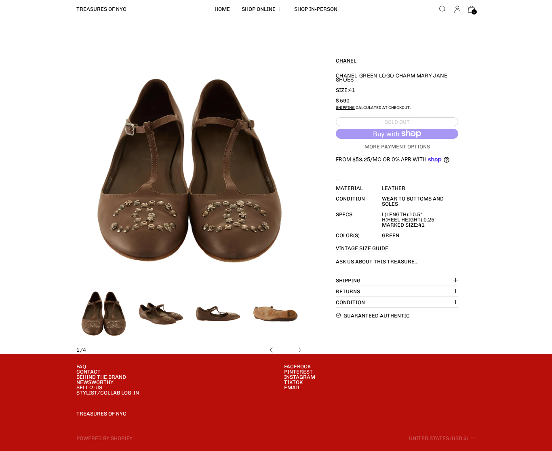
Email (292, 387)
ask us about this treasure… (377, 261)
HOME (222, 9)
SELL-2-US (89, 387)
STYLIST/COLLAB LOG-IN (107, 393)
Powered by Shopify (104, 438)
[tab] (103, 313)
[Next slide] (295, 350)
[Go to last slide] (276, 350)
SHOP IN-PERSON (315, 9)
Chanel (346, 60)
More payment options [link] (397, 146)
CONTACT (88, 372)
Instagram (299, 377)
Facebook (297, 366)
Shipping (345, 107)
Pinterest (298, 371)
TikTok (293, 382)
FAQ (81, 366)
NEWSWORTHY (95, 382)
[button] (443, 9)
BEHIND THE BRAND (101, 377)
